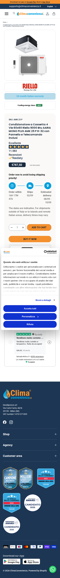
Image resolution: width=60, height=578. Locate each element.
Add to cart (39, 227)
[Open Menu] (6, 13)
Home (4, 22)
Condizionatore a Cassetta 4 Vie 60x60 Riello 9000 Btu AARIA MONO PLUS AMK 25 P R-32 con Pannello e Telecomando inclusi (29, 25)
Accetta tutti (30, 308)
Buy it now (30, 239)
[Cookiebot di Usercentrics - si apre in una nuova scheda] (44, 252)
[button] (54, 14)
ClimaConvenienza (19, 570)
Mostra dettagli (43, 300)
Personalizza (28, 316)
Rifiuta (30, 324)
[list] (30, 55)
